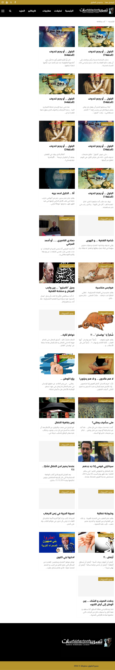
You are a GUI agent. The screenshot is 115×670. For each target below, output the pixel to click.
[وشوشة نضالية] (96, 498)
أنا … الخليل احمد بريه (63, 192)
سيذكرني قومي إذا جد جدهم (98, 465)
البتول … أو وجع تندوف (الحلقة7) (100, 53)
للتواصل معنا (109, 2)
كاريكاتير (32, 10)
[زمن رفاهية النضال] (57, 407)
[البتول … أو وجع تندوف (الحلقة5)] (96, 84)
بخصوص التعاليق (97, 2)
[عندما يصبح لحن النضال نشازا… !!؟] (57, 451)
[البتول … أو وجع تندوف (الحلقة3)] (96, 131)
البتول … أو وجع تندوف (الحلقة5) (100, 100)
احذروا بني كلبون (65, 556)
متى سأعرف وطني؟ (102, 422)
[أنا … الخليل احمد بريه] (57, 178)
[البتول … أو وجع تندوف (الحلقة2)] (57, 131)
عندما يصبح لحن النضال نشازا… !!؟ (58, 467)
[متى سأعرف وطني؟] (96, 407)
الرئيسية (69, 10)
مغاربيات (47, 10)
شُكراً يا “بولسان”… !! (101, 334)
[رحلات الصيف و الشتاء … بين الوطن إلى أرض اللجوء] (96, 586)
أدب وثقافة (107, 29)
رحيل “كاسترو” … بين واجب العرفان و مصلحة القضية (60, 289)
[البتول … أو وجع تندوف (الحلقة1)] (96, 178)
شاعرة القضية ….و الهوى (99, 240)
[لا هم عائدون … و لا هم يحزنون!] (96, 363)
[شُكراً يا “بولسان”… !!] (96, 320)
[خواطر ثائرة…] (57, 320)
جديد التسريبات (67, 171)
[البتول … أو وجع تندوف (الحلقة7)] (96, 36)
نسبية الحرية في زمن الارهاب (58, 513)
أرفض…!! (108, 556)
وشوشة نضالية (105, 513)
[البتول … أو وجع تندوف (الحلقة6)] (57, 36)
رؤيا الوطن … (67, 378)
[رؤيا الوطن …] (57, 363)
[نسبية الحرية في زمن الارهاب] (57, 498)
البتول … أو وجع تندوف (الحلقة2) (61, 147)
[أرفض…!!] (96, 542)
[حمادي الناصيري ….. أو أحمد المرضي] (57, 225)
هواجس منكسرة (104, 287)
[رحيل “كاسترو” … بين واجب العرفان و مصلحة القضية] (57, 272)
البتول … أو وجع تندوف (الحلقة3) (100, 147)
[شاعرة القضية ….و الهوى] (96, 225)
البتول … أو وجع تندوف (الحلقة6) (61, 53)
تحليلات (58, 10)
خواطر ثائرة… (67, 334)
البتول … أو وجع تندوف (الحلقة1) (100, 194)
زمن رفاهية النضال (64, 422)
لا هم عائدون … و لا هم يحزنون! (96, 378)
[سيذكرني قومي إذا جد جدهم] (96, 451)
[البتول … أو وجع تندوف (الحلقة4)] (57, 84)
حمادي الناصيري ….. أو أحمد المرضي (59, 242)
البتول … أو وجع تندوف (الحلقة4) (61, 100)
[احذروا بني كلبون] (57, 542)
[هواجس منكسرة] (96, 272)
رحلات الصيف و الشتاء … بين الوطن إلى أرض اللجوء (98, 602)
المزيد (22, 10)
